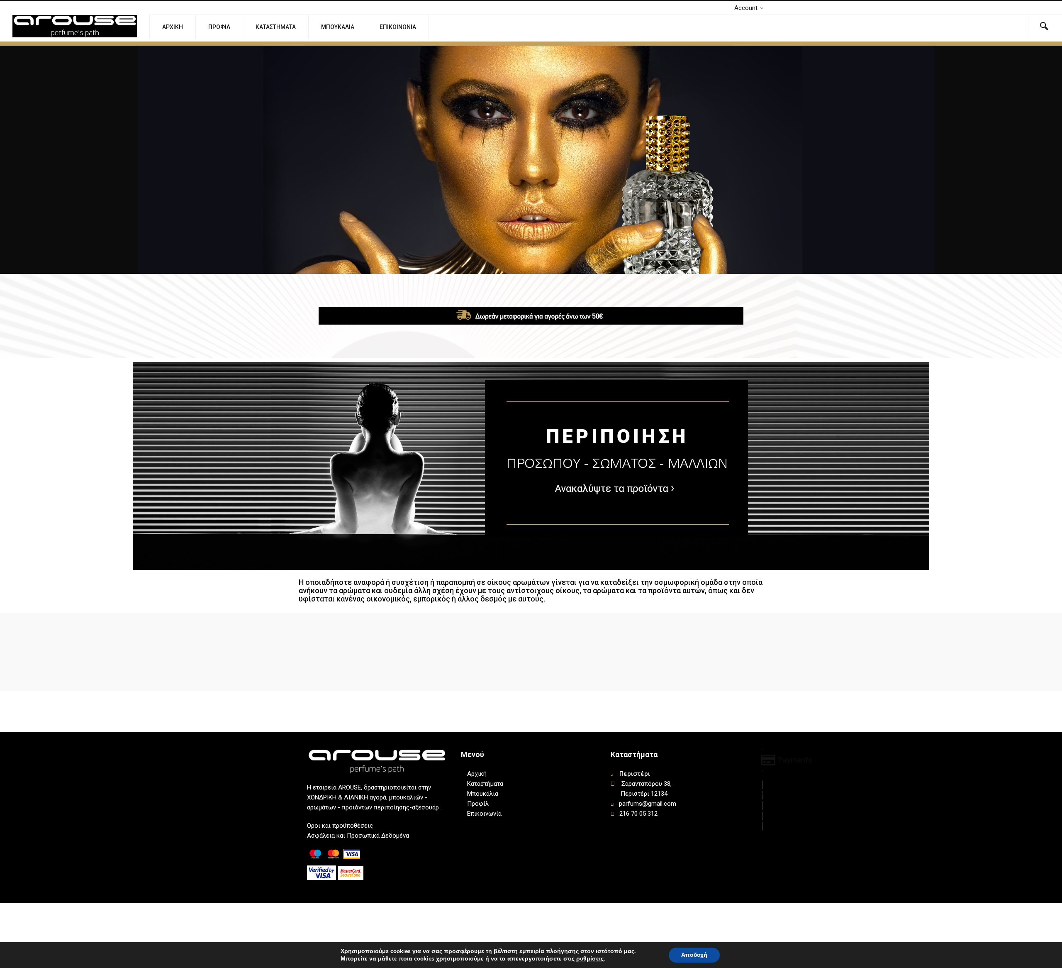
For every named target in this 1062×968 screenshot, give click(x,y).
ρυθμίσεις (590, 959)
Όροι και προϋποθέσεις (340, 825)
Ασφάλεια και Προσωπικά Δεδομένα (358, 835)
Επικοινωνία (398, 27)
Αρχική (172, 27)
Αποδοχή (694, 955)
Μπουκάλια (337, 27)
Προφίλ (219, 27)
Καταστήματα (276, 27)
